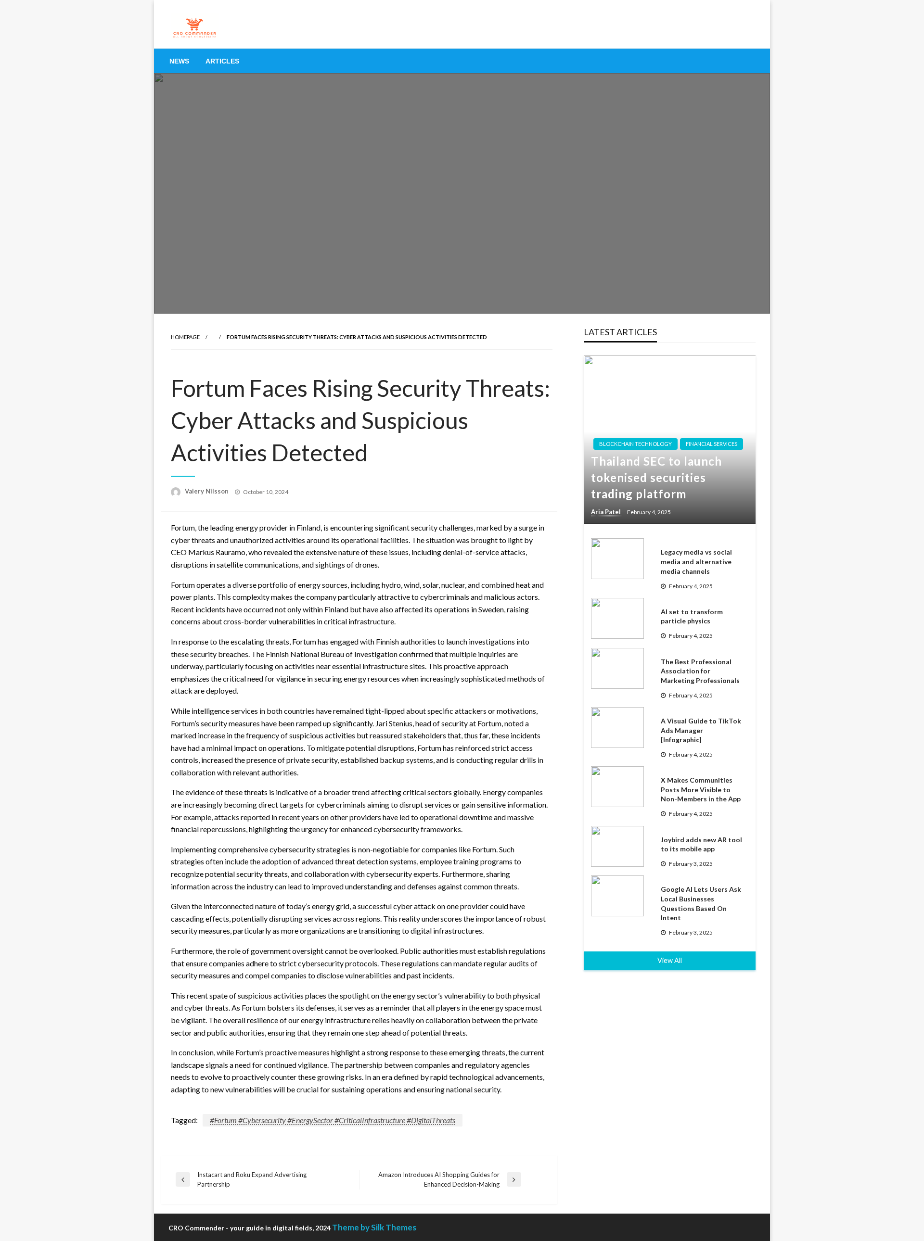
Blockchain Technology (635, 444)
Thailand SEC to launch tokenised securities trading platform (656, 477)
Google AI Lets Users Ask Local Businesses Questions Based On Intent (701, 903)
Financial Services (711, 444)
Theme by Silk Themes (374, 1227)
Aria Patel (606, 512)
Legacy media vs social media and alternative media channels (696, 561)
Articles (222, 61)
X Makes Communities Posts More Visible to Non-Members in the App (701, 789)
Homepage (185, 337)
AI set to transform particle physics (692, 616)
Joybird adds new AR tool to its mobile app (701, 844)
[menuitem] (179, 61)
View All (669, 960)
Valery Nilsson (207, 491)
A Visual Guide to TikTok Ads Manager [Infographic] (701, 730)
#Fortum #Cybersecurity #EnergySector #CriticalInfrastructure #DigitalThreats (332, 1120)
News (179, 61)
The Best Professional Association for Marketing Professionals (700, 671)
